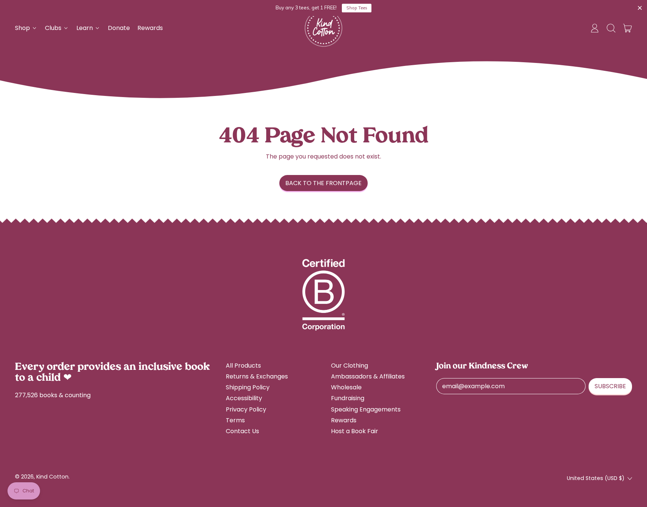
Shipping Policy (248, 387)
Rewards (150, 28)
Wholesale (346, 387)
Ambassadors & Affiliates (368, 376)
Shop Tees (356, 7)
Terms (235, 420)
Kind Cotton (52, 476)
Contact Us (242, 431)
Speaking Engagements (366, 409)
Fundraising (347, 398)
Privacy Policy (246, 409)
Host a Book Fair (354, 431)
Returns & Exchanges (257, 376)
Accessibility (244, 398)
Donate (119, 28)
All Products (243, 365)
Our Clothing (349, 365)
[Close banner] (640, 8)
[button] (611, 28)
